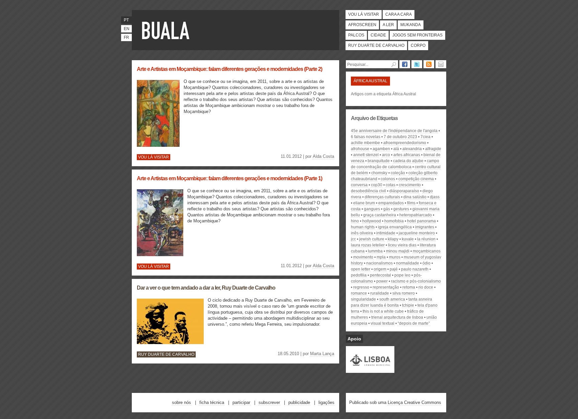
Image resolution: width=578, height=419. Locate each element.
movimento (363, 257)
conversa (359, 185)
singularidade (363, 299)
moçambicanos (427, 251)
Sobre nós (181, 402)
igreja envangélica (395, 227)
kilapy (393, 239)
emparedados (391, 203)
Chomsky (379, 173)
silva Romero (403, 293)
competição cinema (416, 179)
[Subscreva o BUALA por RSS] (428, 64)
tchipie (408, 305)
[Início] (167, 30)
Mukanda (410, 24)
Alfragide (433, 148)
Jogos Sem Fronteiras (417, 35)
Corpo (418, 45)
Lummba (375, 251)
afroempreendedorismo (404, 142)
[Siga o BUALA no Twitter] (416, 64)
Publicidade (299, 402)
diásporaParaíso (404, 191)
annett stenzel (366, 154)
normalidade (407, 263)
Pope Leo (402, 275)
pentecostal (380, 275)
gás (386, 209)
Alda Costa (323, 156)
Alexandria (412, 148)
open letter (360, 269)
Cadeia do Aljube (408, 161)
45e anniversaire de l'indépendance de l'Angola (394, 130)
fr (126, 37)
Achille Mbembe (365, 142)
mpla (381, 257)
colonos (388, 179)
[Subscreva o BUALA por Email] (441, 64)
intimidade (385, 233)
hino (355, 221)
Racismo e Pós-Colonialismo (416, 281)
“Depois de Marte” (414, 323)
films (411, 203)
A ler (388, 24)
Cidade (378, 35)
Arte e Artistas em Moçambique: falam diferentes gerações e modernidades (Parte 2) (229, 69)
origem (380, 269)
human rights (363, 227)
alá (396, 148)
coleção (398, 173)
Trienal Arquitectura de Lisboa (397, 317)
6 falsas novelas (365, 136)
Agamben (381, 148)
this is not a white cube (383, 311)
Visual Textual (382, 323)
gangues (372, 209)
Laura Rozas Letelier (368, 245)
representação (386, 287)
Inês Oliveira (362, 233)
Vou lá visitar (363, 14)
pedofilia (359, 275)
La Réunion (426, 239)
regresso (361, 287)
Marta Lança (322, 353)
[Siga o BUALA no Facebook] (404, 64)
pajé (394, 269)
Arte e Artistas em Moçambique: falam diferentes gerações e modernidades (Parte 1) (229, 178)
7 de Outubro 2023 (400, 136)
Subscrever (269, 402)
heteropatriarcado (415, 215)
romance (359, 293)
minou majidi (397, 251)
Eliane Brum (364, 203)
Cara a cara (398, 14)
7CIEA (425, 136)
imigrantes (424, 227)
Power (382, 281)
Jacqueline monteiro (417, 233)
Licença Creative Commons (414, 402)
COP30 (376, 185)
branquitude (379, 161)
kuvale (408, 239)
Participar (241, 402)
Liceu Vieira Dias (402, 245)
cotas (390, 185)
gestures (401, 209)
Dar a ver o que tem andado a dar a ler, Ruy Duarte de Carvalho (206, 288)
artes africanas (406, 154)
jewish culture (371, 239)
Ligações (326, 402)
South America (392, 299)
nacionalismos (379, 263)
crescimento (410, 185)
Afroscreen (362, 24)
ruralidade (379, 293)
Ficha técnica (211, 402)
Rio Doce (425, 287)
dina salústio (414, 197)
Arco (386, 154)
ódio (426, 263)
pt (126, 20)
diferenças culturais (382, 197)
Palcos (356, 35)
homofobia (394, 221)
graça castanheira (379, 215)
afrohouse (360, 148)
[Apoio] (370, 370)
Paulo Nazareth (414, 269)
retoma (408, 287)
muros (394, 257)
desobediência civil (368, 191)
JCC (353, 239)
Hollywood (371, 221)
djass (435, 197)
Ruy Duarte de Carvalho (376, 45)
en (126, 28)
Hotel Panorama (421, 221)
